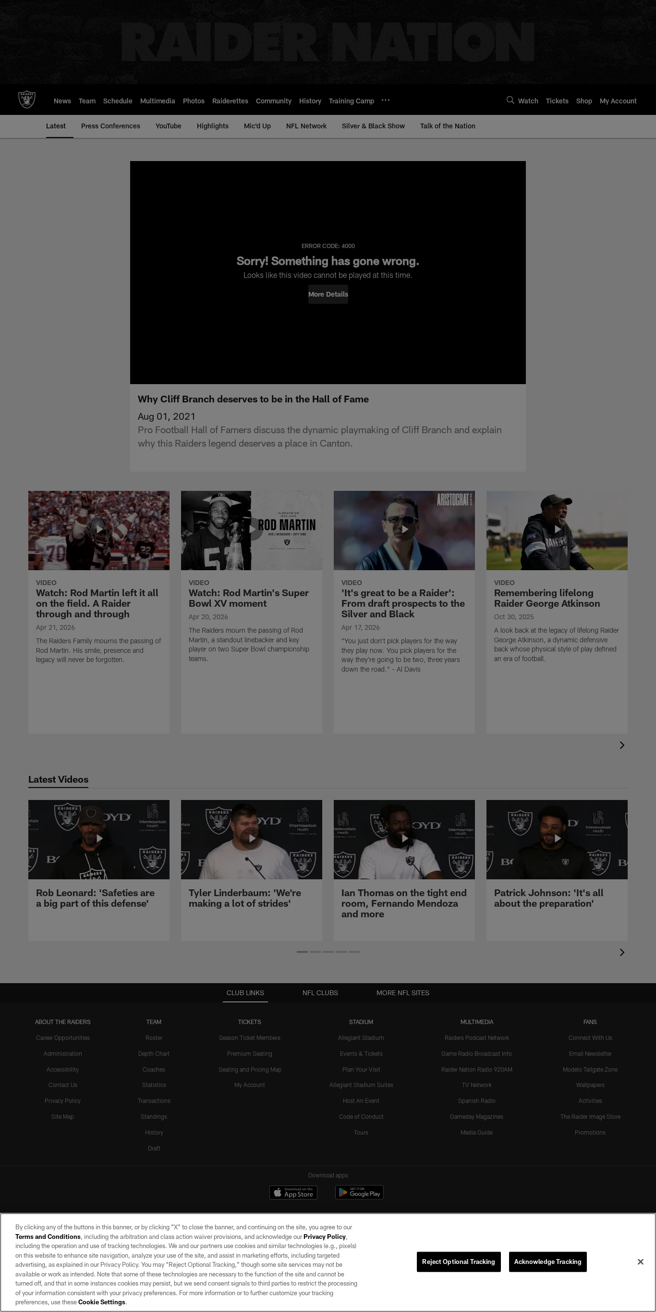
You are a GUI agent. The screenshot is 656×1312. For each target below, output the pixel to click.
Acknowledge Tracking (548, 1261)
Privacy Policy (325, 1236)
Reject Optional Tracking (458, 1261)
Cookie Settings (101, 1302)
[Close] (640, 1262)
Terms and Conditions (48, 1236)
